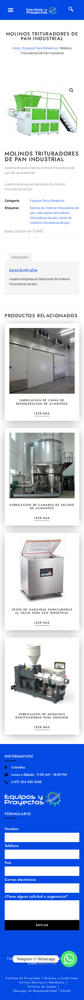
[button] (10, 10)
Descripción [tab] (19, 257)
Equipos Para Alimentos (40, 48)
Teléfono (12, 845)
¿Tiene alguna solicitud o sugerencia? (36, 896)
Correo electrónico (20, 879)
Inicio (16, 48)
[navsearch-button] (71, 10)
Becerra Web (47, 963)
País (8, 862)
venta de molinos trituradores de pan (50, 220)
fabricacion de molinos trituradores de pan (50, 215)
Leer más (42, 414)
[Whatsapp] (69, 959)
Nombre (11, 829)
